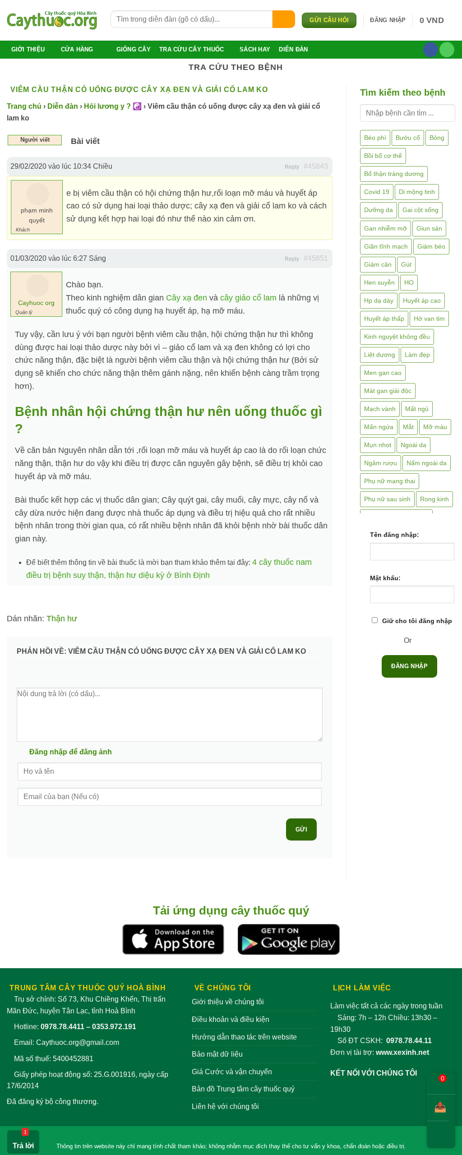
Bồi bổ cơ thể (383, 155)
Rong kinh (434, 499)
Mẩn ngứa (378, 426)
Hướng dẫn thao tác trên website (244, 1037)
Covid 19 (376, 191)
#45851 (316, 258)
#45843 (316, 166)
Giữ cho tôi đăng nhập (417, 620)
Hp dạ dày (378, 300)
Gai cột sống (420, 209)
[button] (388, 20)
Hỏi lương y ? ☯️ (113, 106)
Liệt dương (379, 354)
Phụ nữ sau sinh (387, 499)
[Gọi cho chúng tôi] (446, 49)
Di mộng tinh (417, 191)
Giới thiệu (28, 49)
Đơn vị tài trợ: (379, 1052)
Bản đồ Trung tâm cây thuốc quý (243, 1089)
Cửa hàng (77, 49)
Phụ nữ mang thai (389, 481)
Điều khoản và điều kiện (230, 1019)
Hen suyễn (379, 282)
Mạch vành (380, 408)
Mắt (408, 426)
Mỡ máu (435, 426)
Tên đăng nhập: (394, 534)
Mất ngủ (417, 408)
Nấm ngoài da (427, 463)
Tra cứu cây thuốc (191, 49)
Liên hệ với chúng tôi (225, 1106)
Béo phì (375, 137)
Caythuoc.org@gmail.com (77, 1042)
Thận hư (61, 618)
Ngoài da (413, 444)
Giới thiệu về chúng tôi (228, 1002)
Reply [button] (292, 167)
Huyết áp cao (422, 300)
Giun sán (429, 228)
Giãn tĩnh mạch (386, 246)
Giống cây (133, 49)
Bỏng (437, 137)
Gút (406, 264)
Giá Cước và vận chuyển (232, 1072)
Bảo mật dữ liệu (217, 1054)
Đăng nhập (409, 666)
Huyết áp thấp (384, 318)
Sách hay (255, 49)
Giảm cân (378, 264)
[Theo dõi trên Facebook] (430, 49)
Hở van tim (429, 318)
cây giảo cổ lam (248, 297)
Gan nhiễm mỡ (385, 228)
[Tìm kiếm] (284, 19)
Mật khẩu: (385, 578)
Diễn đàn (293, 49)
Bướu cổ (408, 137)
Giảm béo (431, 246)
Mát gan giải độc (387, 390)
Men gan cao (383, 372)
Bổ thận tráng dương (394, 173)
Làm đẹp (417, 354)
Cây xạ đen (186, 297)
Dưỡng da (378, 209)
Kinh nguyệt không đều (397, 336)
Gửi (301, 829)
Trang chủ (24, 106)
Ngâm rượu (380, 463)
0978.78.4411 (62, 1026)
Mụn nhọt (377, 444)
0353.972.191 (114, 1026)
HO (409, 282)
